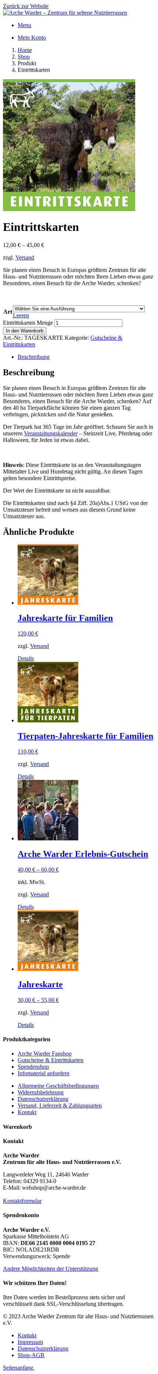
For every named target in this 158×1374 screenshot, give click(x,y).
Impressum (30, 1342)
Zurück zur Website (26, 6)
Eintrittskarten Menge (28, 323)
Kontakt (27, 1112)
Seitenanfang (19, 1367)
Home (25, 50)
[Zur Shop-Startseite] (65, 13)
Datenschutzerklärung (43, 1099)
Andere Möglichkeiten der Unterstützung (50, 1269)
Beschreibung (34, 357)
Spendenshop (33, 1067)
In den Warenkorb (24, 331)
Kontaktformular (22, 1201)
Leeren (21, 315)
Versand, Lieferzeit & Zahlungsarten (60, 1105)
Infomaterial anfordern (43, 1073)
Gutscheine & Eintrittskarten (50, 1060)
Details (26, 658)
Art (7, 312)
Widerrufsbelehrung (41, 1092)
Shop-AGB (31, 1355)
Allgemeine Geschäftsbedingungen (58, 1086)
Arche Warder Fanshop (45, 1053)
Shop (24, 57)
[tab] (86, 357)
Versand (24, 257)
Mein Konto (32, 37)
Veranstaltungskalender (51, 433)
